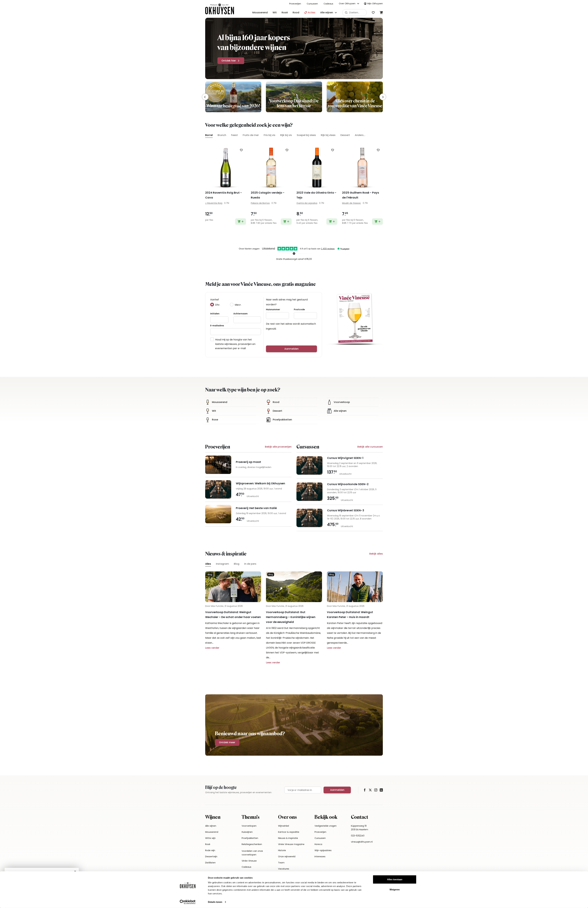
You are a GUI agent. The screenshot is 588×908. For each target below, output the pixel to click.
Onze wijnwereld (286, 856)
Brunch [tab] (222, 135)
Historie (282, 850)
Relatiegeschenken (252, 844)
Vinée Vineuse (249, 860)
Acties (311, 12)
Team (281, 862)
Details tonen (215, 902)
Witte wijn (210, 838)
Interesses (320, 856)
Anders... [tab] (360, 135)
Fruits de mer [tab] (251, 135)
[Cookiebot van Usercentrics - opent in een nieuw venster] (187, 902)
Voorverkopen (249, 825)
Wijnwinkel (283, 825)
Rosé (285, 12)
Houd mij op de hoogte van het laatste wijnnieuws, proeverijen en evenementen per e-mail (235, 344)
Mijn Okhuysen (375, 3)
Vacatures (283, 868)
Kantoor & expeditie (288, 832)
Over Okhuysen (347, 3)
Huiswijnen (247, 832)
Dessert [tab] (345, 135)
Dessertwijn (211, 856)
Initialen (214, 313)
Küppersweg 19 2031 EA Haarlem (359, 827)
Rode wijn (210, 850)
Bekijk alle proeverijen (278, 446)
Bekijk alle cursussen (370, 446)
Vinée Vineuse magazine (291, 844)
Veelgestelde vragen (326, 825)
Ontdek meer (227, 742)
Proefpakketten (250, 838)
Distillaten (210, 862)
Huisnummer (273, 309)
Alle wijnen (210, 825)
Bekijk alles (376, 553)
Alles (208, 564)
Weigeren (395, 889)
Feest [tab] (234, 135)
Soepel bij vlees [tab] (306, 135)
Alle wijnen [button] (326, 12)
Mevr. (238, 305)
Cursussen (312, 3)
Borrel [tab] (209, 135)
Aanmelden (291, 349)
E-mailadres (217, 325)
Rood (296, 12)
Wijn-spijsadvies (323, 850)
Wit (275, 12)
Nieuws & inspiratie (288, 838)
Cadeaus (328, 3)
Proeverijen (295, 3)
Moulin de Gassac (351, 203)
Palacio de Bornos (260, 203)
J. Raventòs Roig (213, 203)
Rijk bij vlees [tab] (328, 135)
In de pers (250, 564)
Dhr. (217, 305)
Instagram (222, 564)
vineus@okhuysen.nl (362, 841)
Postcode (299, 309)
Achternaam (240, 313)
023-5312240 (357, 835)
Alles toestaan (394, 879)
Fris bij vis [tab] (269, 135)
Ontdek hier (228, 60)
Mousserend (260, 12)
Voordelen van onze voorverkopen (252, 852)
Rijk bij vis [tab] (286, 135)
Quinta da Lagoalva (306, 203)
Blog (236, 564)
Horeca (318, 844)
